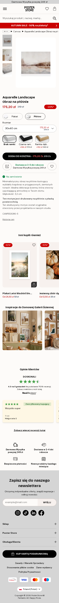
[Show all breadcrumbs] (6, 31)
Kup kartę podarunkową (32, 554)
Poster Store (36, 595)
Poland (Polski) (30, 589)
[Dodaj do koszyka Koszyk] (34, 284)
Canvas (17, 31)
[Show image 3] (7, 70)
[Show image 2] (7, 55)
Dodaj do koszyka (29, 156)
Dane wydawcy (44, 567)
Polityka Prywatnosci (29, 571)
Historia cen (8, 219)
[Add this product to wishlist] (52, 166)
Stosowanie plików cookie (20, 567)
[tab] (47, 9)
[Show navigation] (4, 8)
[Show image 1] (7, 41)
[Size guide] (7, 166)
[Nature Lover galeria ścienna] (22, 330)
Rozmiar (7, 122)
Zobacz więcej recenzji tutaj (29, 430)
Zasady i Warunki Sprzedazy (29, 563)
